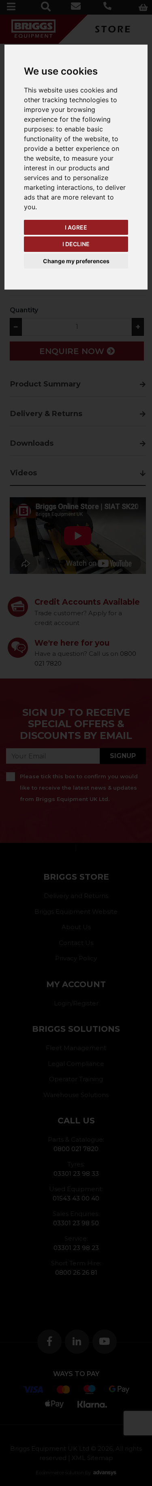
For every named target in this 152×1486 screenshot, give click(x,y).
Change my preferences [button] (76, 261)
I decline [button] (76, 244)
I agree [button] (76, 227)
